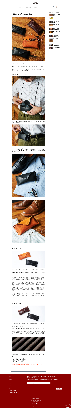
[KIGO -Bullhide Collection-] (38, 403)
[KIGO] (36, 403)
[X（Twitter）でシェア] (15, 367)
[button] (35, 7)
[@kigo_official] (33, 403)
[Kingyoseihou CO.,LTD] (34, 403)
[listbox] (59, 389)
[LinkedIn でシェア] (18, 367)
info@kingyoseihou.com (35, 398)
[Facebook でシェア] (12, 367)
